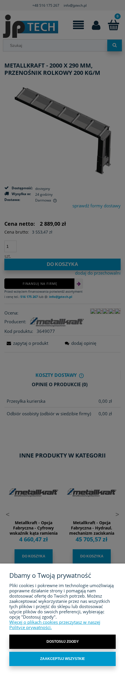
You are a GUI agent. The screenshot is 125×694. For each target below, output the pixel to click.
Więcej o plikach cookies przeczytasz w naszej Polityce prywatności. (54, 624)
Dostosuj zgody (63, 642)
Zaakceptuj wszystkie (62, 659)
